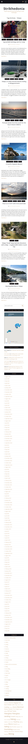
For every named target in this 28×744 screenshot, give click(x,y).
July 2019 (7, 531)
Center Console (20, 704)
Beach (5, 704)
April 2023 (7, 451)
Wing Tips (6, 734)
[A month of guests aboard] (14, 151)
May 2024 (7, 427)
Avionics (11, 703)
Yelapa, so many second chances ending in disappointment (14, 82)
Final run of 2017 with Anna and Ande (14, 203)
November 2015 (8, 619)
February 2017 (8, 591)
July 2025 (7, 401)
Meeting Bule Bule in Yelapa (14, 286)
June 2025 (7, 403)
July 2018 (7, 557)
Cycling (6, 644)
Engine (17, 709)
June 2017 (7, 582)
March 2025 (7, 407)
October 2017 (8, 577)
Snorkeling (8, 729)
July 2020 (7, 513)
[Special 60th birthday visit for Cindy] (14, 29)
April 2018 (7, 564)
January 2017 (8, 593)
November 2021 (8, 484)
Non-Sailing (7, 668)
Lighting (21, 722)
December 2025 (8, 389)
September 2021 (8, 489)
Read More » (4, 56)
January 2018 (8, 571)
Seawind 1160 (19, 726)
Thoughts (21, 79)
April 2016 (7, 610)
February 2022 (8, 480)
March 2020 (7, 520)
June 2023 (7, 447)
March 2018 (7, 566)
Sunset (18, 729)
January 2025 (8, 412)
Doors (15, 707)
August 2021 (7, 491)
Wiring (11, 734)
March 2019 (7, 540)
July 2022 (7, 469)
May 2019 (7, 535)
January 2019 (8, 544)
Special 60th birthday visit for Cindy (14, 42)
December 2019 (8, 524)
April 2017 (7, 586)
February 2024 (8, 431)
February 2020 (8, 522)
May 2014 (7, 628)
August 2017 (7, 580)
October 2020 (8, 507)
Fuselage (8, 719)
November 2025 (8, 392)
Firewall (13, 716)
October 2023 (8, 440)
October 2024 (8, 416)
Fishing (12, 120)
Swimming (6, 731)
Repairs (6, 675)
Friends (16, 39)
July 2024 (7, 423)
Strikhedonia (14, 8)
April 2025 (7, 405)
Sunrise (15, 729)
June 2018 (7, 560)
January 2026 (8, 387)
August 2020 (7, 511)
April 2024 (7, 429)
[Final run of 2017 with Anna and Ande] (14, 190)
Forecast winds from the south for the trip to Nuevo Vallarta (14, 123)
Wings (21, 731)
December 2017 (8, 573)
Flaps (20, 716)
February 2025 (8, 409)
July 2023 (7, 445)
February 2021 (8, 498)
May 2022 (7, 473)
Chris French (12, 44)
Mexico (10, 724)
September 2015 (8, 621)
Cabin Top (14, 704)
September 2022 (8, 465)
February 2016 (8, 613)
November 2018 (8, 549)
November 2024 (8, 414)
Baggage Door (17, 703)
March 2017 (7, 588)
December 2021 (8, 482)
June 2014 (7, 626)
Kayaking (16, 722)
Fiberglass (8, 713)
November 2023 (8, 438)
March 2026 (7, 385)
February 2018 (8, 568)
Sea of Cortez (13, 727)
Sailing (24, 39)
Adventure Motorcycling (10, 637)
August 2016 (7, 602)
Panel (15, 724)
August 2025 (7, 398)
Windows (12, 731)
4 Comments (17, 85)
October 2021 (8, 487)
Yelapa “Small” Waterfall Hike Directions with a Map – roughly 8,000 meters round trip (14, 245)
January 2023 (8, 456)
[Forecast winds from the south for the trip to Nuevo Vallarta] (14, 110)
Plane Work (7, 673)
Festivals (7, 655)
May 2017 (7, 584)
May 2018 (7, 562)
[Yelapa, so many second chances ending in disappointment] (14, 68)
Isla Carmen (10, 722)
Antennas (6, 702)
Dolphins (10, 707)
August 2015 (7, 624)
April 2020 (7, 518)
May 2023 (7, 449)
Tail (9, 731)
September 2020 (8, 509)
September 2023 (8, 443)
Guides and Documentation (11, 664)
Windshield (17, 731)
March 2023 (7, 454)
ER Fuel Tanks (11, 711)
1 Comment (17, 44)
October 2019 (8, 529)
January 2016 (8, 615)
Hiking (20, 39)
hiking (13, 719)
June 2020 (7, 515)
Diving (6, 646)
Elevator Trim (12, 709)
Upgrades (7, 693)
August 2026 (7, 376)
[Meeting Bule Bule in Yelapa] (14, 273)
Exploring (7, 79)
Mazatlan (6, 724)
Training (7, 688)
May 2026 (7, 381)
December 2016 (8, 595)
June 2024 (7, 425)
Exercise (3, 39)
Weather (7, 695)
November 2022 (8, 460)
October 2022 (8, 462)
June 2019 (7, 533)
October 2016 (8, 599)
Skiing (6, 684)
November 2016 (8, 597)
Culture (6, 642)
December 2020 (8, 502)
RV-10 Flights (8, 679)
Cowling (6, 707)
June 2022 (7, 471)
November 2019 (8, 527)
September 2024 (8, 418)
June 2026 (7, 378)
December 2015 (8, 617)
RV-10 (6, 677)
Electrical (20, 707)
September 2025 (8, 396)
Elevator (6, 709)
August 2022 (7, 467)
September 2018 (8, 553)
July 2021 (7, 493)
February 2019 (8, 542)
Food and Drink (10, 39)
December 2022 (8, 458)
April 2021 (7, 496)
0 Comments (17, 127)
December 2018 (8, 546)
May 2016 (7, 608)
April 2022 (7, 476)
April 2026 (7, 383)
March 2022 (7, 478)
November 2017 (8, 575)
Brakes (9, 704)
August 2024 (7, 420)
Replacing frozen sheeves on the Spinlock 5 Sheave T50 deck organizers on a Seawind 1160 (14, 363)
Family (6, 653)
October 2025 (8, 394)
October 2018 (8, 551)
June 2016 (7, 606)
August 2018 (7, 555)
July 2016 (7, 604)
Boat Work (7, 640)
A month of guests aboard (14, 164)
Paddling (7, 671)
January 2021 (8, 500)
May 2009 (7, 630)
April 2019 (7, 538)
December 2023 (8, 436)
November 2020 (8, 504)
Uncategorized (8, 690)
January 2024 (8, 434)
